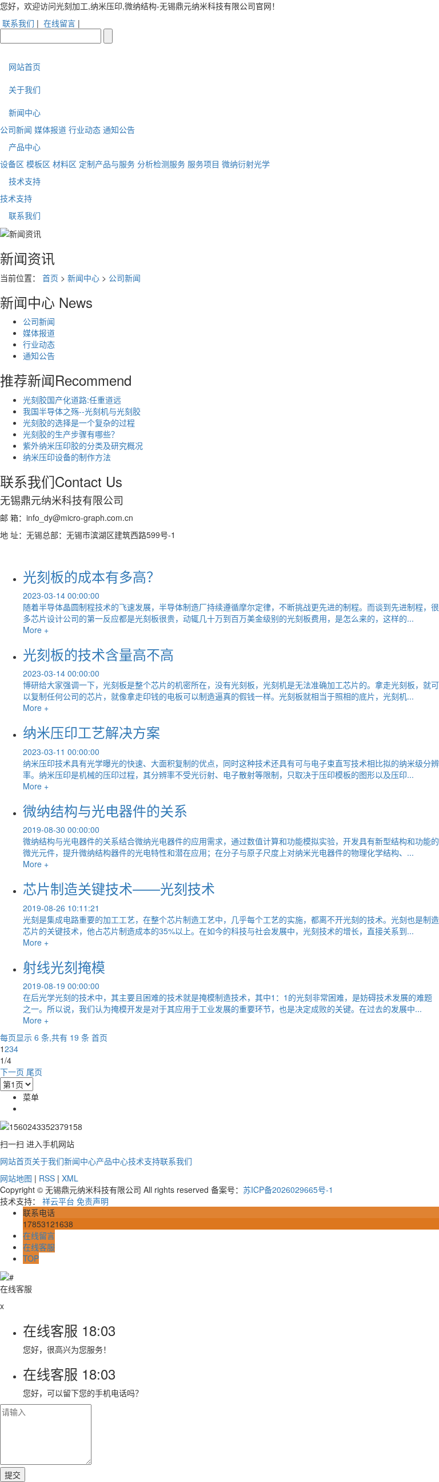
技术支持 (25, 181)
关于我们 (25, 89)
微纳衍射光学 (246, 163)
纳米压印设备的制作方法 (67, 457)
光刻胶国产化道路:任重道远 (72, 399)
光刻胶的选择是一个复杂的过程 (79, 422)
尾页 (34, 1071)
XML (70, 1178)
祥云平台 (58, 1201)
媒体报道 (50, 129)
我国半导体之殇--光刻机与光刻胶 (82, 411)
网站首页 (25, 66)
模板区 (38, 163)
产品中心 (25, 146)
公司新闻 (16, 129)
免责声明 (93, 1201)
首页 (50, 277)
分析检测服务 (161, 163)
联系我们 (18, 23)
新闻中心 (25, 112)
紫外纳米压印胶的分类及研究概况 (83, 445)
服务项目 (203, 163)
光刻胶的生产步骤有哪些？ (71, 434)
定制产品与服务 (107, 163)
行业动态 (85, 129)
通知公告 (119, 129)
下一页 (12, 1071)
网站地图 (16, 1178)
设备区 (12, 163)
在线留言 (59, 23)
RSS (47, 1178)
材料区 (65, 163)
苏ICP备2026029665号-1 (288, 1189)
